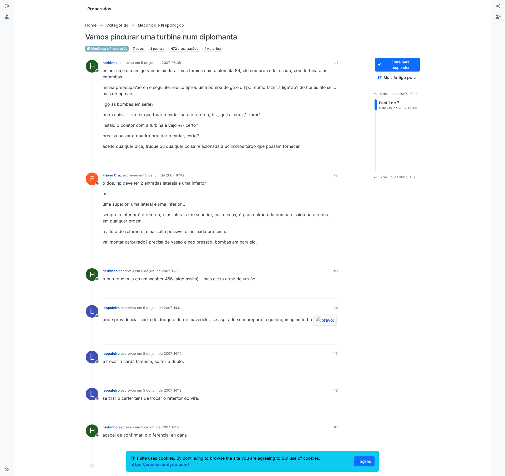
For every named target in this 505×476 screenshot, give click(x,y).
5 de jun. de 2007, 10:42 (164, 175)
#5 (336, 353)
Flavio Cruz (112, 175)
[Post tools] (333, 160)
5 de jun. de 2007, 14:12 (162, 390)
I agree (364, 461)
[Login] (498, 6)
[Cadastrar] (498, 17)
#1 (336, 62)
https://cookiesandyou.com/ (159, 464)
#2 (336, 175)
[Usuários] (7, 17)
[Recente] (7, 6)
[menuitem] (498, 6)
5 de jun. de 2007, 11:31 (160, 271)
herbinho (110, 62)
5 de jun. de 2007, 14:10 (162, 353)
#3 (336, 271)
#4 (336, 308)
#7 (336, 427)
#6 (336, 390)
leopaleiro (111, 308)
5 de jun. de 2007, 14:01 (162, 308)
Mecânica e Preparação (108, 48)
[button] (7, 469)
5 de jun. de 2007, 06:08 (161, 62)
